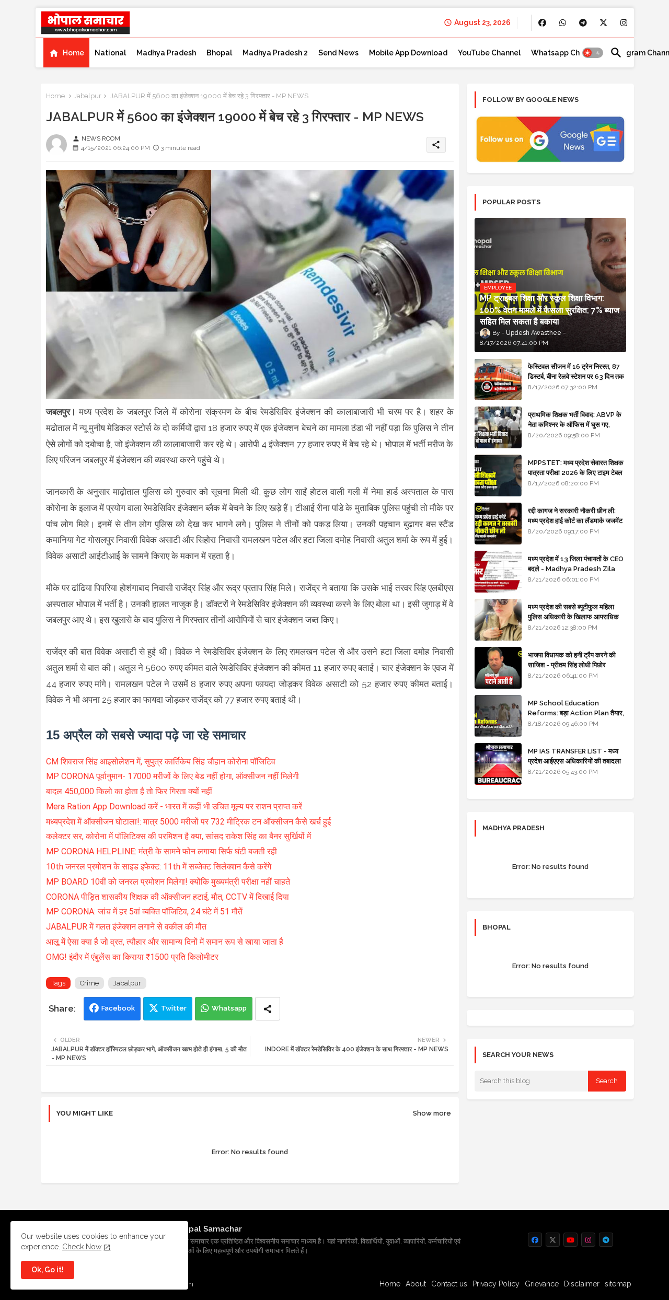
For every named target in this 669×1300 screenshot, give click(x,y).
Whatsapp (229, 1008)
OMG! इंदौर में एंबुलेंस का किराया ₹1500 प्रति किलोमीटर (132, 957)
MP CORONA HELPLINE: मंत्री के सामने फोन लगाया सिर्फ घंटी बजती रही (161, 851)
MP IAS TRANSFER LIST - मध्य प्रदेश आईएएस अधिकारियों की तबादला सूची (574, 760)
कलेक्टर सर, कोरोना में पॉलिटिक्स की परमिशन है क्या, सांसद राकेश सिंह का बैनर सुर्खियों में (178, 836)
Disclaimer (581, 1284)
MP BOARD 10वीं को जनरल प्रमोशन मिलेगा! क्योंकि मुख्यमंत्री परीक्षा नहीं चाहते (168, 882)
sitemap (618, 1284)
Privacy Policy (496, 1284)
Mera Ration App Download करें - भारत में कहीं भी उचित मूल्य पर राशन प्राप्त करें (174, 806)
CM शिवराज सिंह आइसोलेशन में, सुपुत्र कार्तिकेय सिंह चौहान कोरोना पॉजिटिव (160, 762)
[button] (592, 53)
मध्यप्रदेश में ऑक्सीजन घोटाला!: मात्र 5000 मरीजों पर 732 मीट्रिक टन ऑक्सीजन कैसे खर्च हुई (188, 822)
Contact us (449, 1284)
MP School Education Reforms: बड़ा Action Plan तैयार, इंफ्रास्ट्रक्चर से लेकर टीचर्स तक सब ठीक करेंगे (576, 717)
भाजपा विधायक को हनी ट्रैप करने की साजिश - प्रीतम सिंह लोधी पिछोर (572, 659)
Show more (432, 1113)
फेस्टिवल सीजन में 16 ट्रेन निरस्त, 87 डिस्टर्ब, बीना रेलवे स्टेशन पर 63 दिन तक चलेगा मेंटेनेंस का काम (576, 376)
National (110, 53)
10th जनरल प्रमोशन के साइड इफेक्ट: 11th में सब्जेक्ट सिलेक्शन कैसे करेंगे (158, 867)
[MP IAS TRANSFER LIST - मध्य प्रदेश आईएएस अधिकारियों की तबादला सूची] (498, 764)
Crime (89, 983)
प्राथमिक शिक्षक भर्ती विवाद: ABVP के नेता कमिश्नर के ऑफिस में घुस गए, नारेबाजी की (574, 424)
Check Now (81, 1247)
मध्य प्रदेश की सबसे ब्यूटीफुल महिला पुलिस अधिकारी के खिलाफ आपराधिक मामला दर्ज (573, 616)
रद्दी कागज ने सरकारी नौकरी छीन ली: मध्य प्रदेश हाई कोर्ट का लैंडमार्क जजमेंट (575, 515)
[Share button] (267, 1008)
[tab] (66, 52)
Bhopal (219, 53)
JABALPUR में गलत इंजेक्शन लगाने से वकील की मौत (126, 927)
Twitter (174, 1008)
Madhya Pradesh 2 (275, 53)
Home (73, 53)
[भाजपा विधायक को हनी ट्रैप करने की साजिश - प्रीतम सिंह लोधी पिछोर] (498, 668)
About (416, 1284)
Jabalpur (87, 96)
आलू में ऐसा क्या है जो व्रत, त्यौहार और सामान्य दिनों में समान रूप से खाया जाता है (164, 942)
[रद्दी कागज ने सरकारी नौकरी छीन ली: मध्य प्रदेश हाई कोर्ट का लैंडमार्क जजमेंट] (498, 523)
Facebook (118, 1008)
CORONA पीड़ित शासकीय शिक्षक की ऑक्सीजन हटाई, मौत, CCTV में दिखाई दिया (167, 897)
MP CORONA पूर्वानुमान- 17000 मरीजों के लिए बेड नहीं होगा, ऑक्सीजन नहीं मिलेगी (172, 776)
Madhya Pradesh (166, 53)
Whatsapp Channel (565, 53)
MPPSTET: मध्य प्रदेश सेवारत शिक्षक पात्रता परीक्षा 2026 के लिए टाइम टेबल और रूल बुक (576, 472)
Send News (338, 53)
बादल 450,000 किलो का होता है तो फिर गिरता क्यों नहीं (129, 791)
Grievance (542, 1284)
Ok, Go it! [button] (47, 1270)
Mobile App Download (408, 53)
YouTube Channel (489, 53)
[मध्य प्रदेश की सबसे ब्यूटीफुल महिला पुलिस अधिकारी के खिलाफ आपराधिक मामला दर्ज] (498, 620)
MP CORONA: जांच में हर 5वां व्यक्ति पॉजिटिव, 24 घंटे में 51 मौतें (144, 911)
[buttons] (542, 23)
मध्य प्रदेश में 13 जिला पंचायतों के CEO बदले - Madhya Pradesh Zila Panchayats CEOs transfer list (576, 573)
